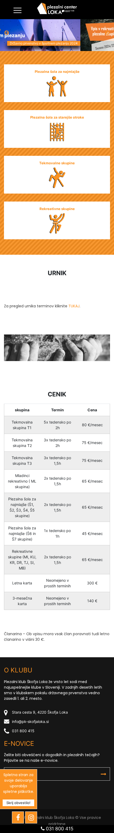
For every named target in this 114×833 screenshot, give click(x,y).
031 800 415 (23, 731)
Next (107, 33)
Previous (6, 33)
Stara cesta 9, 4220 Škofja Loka (40, 712)
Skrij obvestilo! (18, 803)
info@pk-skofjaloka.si (30, 721)
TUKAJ (74, 306)
